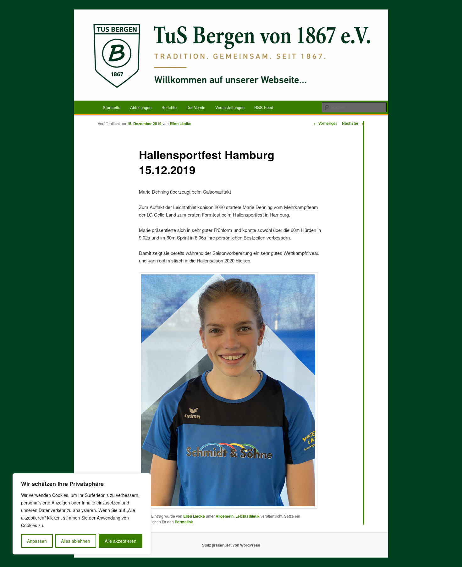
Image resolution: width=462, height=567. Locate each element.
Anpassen (37, 541)
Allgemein (225, 516)
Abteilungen (140, 107)
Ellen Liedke (180, 123)
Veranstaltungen (230, 107)
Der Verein (195, 107)
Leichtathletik (247, 516)
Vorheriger (325, 123)
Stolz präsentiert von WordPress (231, 545)
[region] (82, 513)
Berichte (169, 107)
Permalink (184, 522)
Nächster (352, 123)
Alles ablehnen (75, 541)
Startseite (111, 107)
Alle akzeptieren (120, 541)
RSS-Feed (263, 107)
